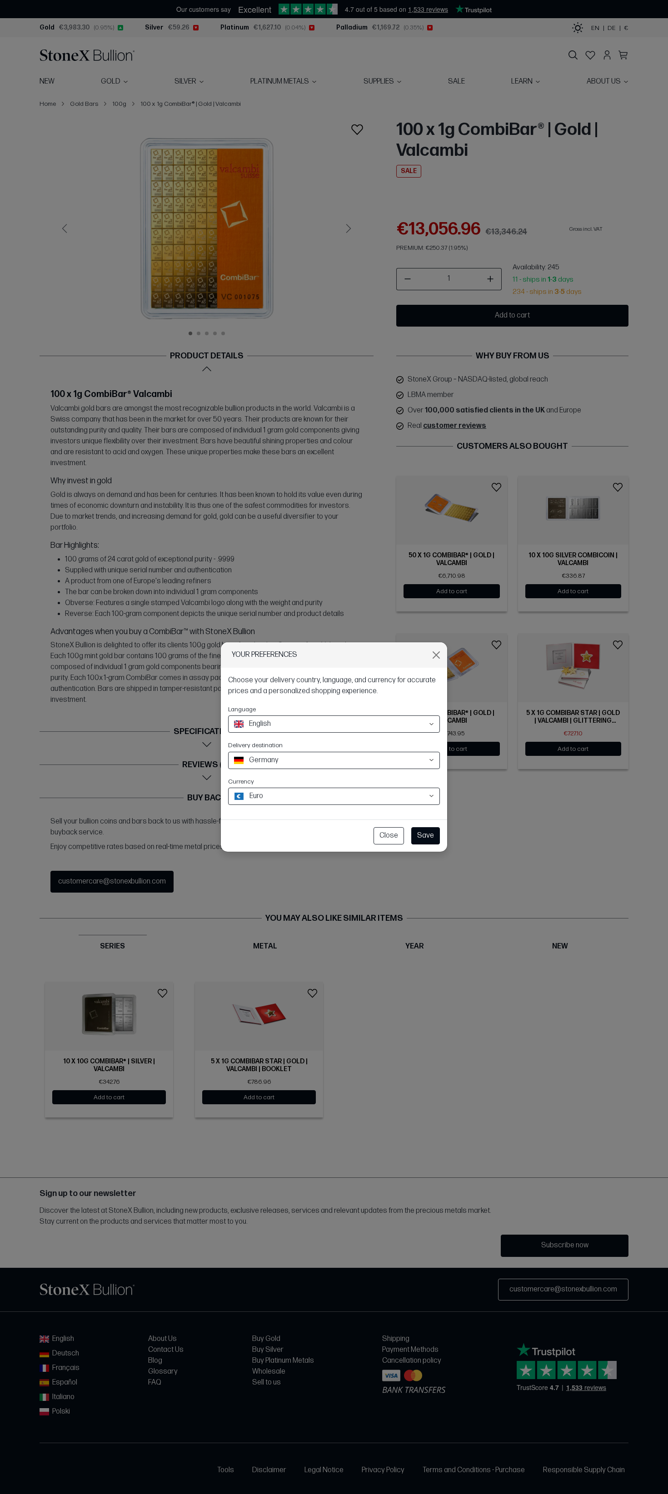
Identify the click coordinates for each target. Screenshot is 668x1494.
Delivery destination (255, 745)
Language (242, 709)
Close (388, 835)
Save (425, 835)
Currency (241, 781)
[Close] (436, 655)
